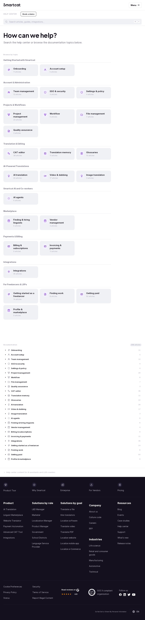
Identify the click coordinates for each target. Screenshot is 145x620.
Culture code (95, 517)
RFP (91, 528)
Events (121, 515)
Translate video (67, 526)
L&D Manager (38, 509)
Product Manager (40, 526)
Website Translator (12, 520)
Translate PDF (67, 532)
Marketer (36, 515)
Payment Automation (13, 526)
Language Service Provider (40, 545)
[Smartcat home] (11, 5)
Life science (94, 545)
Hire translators (67, 515)
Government (37, 532)
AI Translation (9, 509)
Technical (93, 572)
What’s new (123, 537)
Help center (123, 526)
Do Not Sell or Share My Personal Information (110, 611)
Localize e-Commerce (70, 549)
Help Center (10, 14)
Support (121, 532)
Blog (120, 509)
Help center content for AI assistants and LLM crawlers (30, 472)
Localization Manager (42, 520)
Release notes (124, 543)
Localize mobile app (69, 543)
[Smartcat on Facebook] (120, 594)
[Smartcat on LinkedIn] (124, 594)
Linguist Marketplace (13, 515)
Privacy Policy (10, 592)
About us (93, 511)
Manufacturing (96, 560)
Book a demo (28, 14)
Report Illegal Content (42, 598)
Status (6, 598)
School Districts (39, 537)
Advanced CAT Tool (13, 532)
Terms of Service (40, 592)
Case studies (124, 520)
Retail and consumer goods (98, 553)
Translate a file (67, 509)
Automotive (94, 566)
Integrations (9, 537)
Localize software (68, 520)
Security (36, 586)
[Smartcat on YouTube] (133, 594)
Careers (92, 523)
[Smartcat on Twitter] (129, 594)
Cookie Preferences (12, 586)
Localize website (68, 537)
